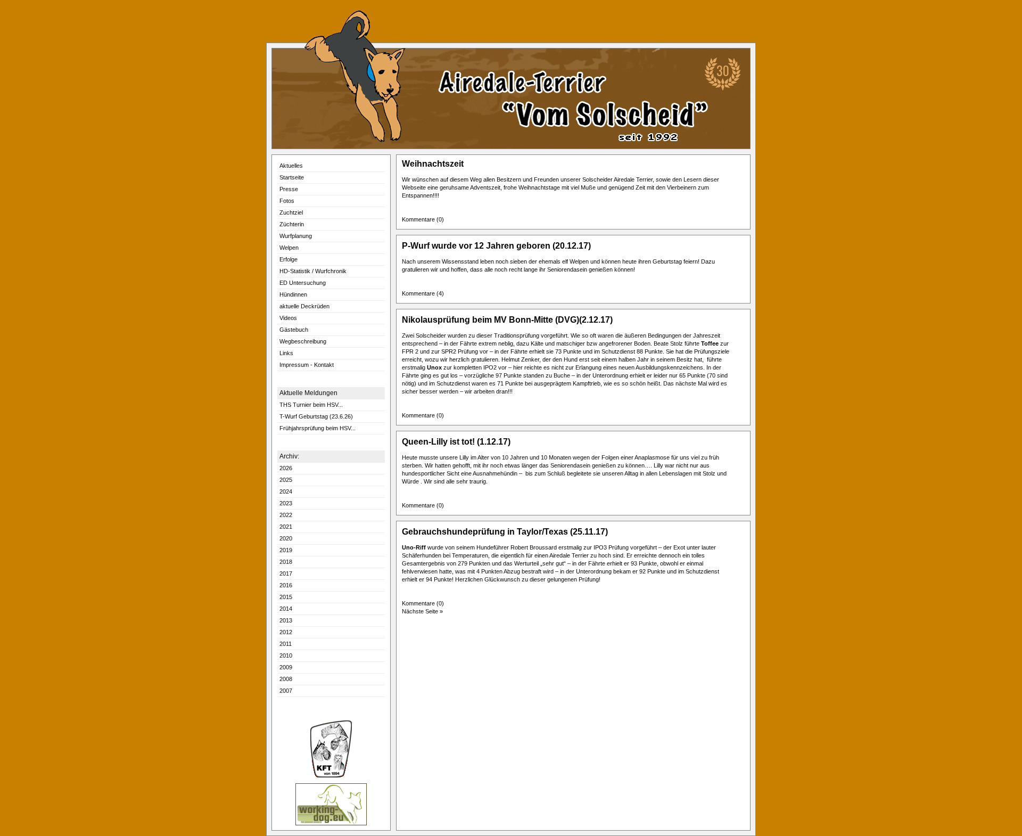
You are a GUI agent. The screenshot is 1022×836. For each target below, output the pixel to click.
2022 (285, 515)
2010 (285, 655)
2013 (285, 620)
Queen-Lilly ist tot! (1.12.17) (456, 441)
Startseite (291, 177)
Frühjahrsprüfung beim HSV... (317, 428)
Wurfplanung (295, 236)
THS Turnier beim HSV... (311, 404)
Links (286, 353)
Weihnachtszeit (433, 163)
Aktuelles (291, 165)
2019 (285, 550)
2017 (285, 573)
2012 (285, 632)
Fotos (286, 201)
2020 (285, 538)
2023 (285, 503)
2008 (285, 679)
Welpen (289, 247)
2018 (285, 562)
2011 (285, 644)
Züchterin (291, 224)
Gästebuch (293, 329)
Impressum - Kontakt (306, 365)
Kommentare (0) (424, 219)
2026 (285, 468)
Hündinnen (293, 294)
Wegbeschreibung (302, 341)
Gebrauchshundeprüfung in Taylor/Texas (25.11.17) (505, 531)
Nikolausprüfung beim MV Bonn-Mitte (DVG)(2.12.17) (507, 319)
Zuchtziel (291, 212)
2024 (285, 491)
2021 (285, 526)
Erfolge (288, 259)
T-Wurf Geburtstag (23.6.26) (316, 416)
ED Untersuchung (302, 283)
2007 (285, 690)
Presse (288, 189)
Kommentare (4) (424, 293)
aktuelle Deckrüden (304, 306)
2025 (285, 480)
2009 (285, 667)
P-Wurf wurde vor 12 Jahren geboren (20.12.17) (496, 245)
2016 (285, 585)
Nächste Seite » (422, 611)
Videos (288, 318)
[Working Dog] (331, 823)
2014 (285, 608)
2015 (285, 597)
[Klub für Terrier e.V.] (331, 775)
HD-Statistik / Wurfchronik (313, 271)
